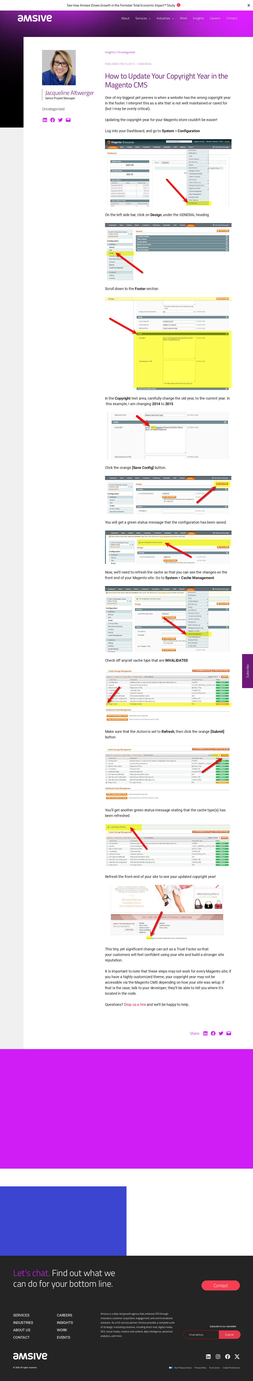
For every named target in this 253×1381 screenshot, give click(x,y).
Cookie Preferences (231, 1367)
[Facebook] (52, 120)
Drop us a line (135, 1004)
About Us (21, 1330)
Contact (221, 1285)
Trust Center (214, 1367)
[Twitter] (60, 120)
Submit (65, 1254)
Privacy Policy (200, 1367)
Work (62, 1330)
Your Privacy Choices (183, 1367)
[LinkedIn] (45, 120)
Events (63, 1337)
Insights (110, 52)
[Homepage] (33, 18)
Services (141, 18)
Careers (64, 1315)
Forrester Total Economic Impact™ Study (147, 5)
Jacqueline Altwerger (69, 92)
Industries (164, 18)
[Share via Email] (68, 120)
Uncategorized (126, 52)
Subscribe (247, 671)
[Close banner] (248, 5)
